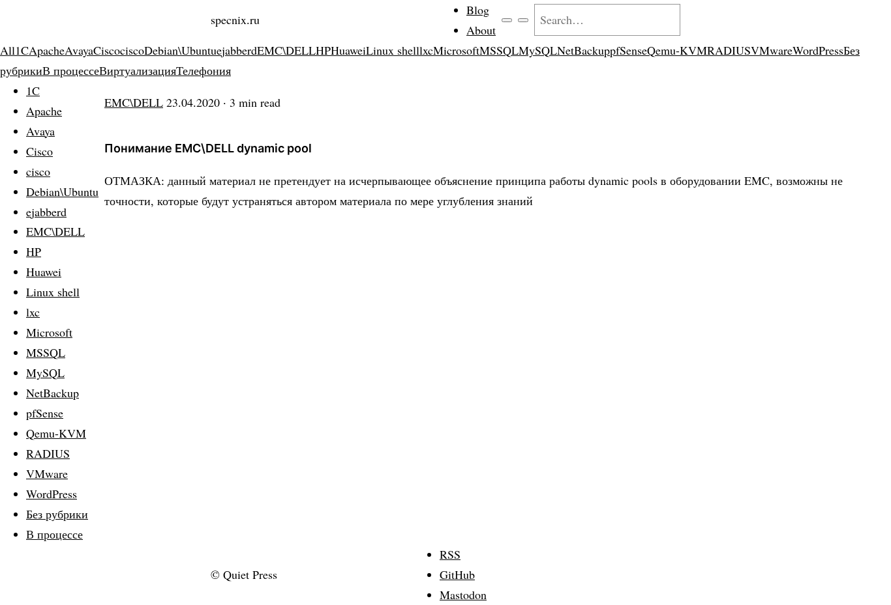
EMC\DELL (286, 50)
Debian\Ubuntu (180, 50)
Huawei (348, 50)
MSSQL (499, 50)
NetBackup (583, 50)
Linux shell (392, 50)
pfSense (628, 50)
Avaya (79, 50)
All (7, 50)
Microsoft (456, 50)
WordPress (818, 50)
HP (323, 50)
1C (22, 50)
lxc (426, 50)
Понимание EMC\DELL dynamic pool (208, 148)
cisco (132, 50)
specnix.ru (235, 19)
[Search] (523, 20)
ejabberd (237, 50)
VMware (772, 50)
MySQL (538, 50)
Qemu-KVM (677, 50)
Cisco (106, 50)
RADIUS (729, 50)
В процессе (70, 70)
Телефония (203, 70)
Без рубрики (57, 514)
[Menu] (507, 20)
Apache (47, 50)
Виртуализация (137, 70)
